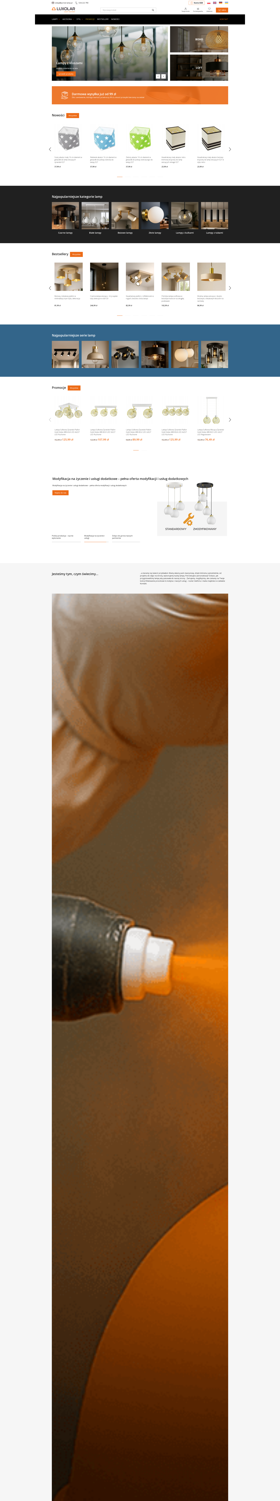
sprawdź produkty (66, 74)
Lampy (55, 19)
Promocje (90, 19)
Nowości (115, 19)
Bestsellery (103, 19)
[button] (158, 76)
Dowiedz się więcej (61, 498)
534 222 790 (83, 3)
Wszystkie (73, 115)
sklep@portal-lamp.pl (64, 3)
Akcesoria (67, 19)
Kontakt (224, 19)
